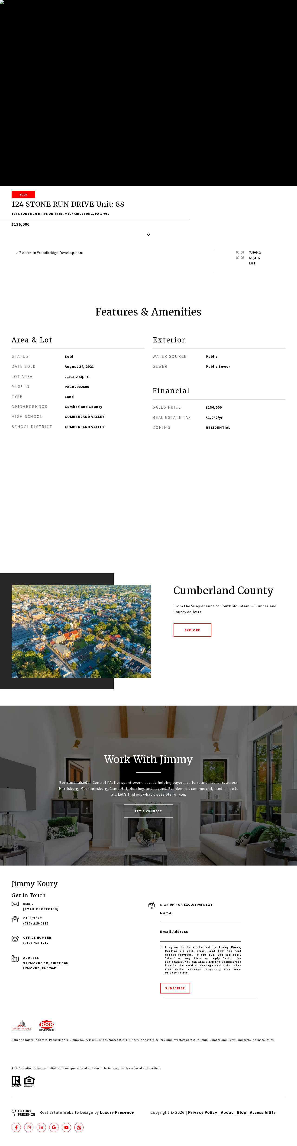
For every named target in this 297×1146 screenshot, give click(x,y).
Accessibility (263, 1112)
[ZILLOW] (79, 1127)
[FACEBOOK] (16, 1127)
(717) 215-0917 (35, 923)
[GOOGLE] (53, 1127)
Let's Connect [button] (148, 811)
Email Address (174, 931)
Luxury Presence (117, 1112)
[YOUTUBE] (66, 1127)
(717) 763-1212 (35, 943)
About (227, 1112)
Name (165, 913)
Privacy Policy (176, 972)
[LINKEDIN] (41, 1127)
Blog (241, 1112)
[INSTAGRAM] (28, 1127)
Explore (192, 630)
